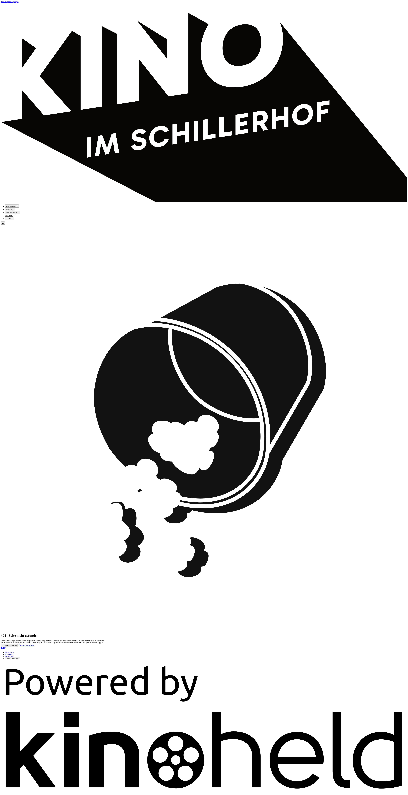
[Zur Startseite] (204, 103)
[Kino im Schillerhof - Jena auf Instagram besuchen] (4, 649)
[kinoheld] (204, 793)
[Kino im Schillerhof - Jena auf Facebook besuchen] (2, 649)
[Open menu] (3, 223)
